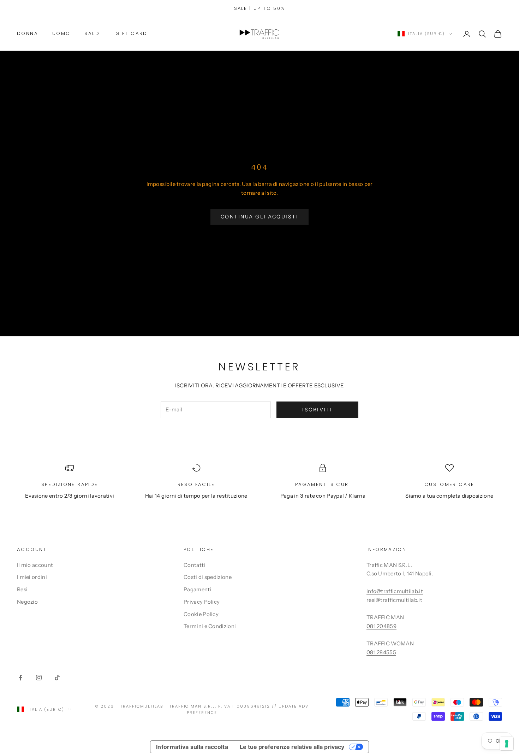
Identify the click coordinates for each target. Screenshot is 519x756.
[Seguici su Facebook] (20, 677)
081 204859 (381, 626)
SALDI (92, 33)
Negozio (27, 601)
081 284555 (381, 652)
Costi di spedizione (208, 577)
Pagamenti (197, 589)
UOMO (61, 33)
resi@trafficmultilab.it (394, 600)
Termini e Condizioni (210, 626)
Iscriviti (317, 409)
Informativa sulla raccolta (192, 746)
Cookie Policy (201, 614)
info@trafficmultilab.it (394, 591)
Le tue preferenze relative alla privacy (292, 746)
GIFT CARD (131, 33)
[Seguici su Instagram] (38, 677)
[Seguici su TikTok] (57, 677)
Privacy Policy (202, 601)
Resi (22, 589)
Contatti (194, 565)
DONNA (27, 33)
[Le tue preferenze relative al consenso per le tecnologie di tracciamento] (506, 743)
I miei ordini (32, 577)
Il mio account (35, 565)
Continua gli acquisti (260, 216)
